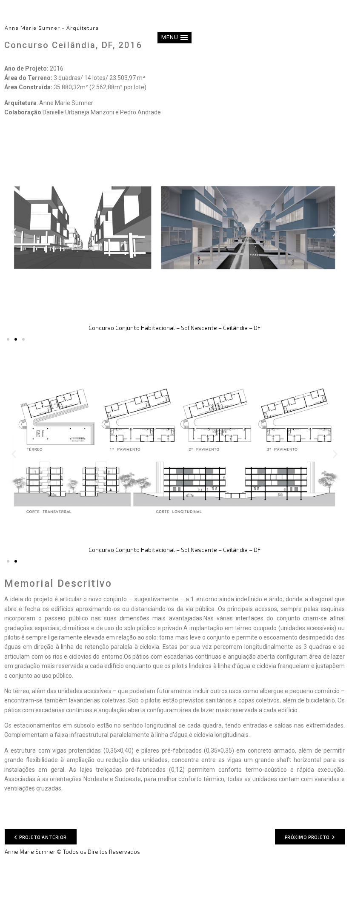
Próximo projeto (307, 837)
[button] (174, 37)
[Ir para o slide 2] (15, 339)
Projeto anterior (43, 837)
